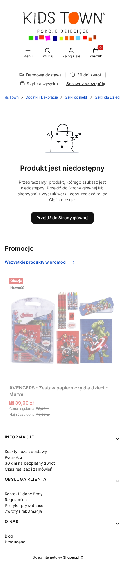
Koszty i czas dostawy (26, 451)
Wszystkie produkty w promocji (36, 261)
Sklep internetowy (56, 557)
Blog (9, 536)
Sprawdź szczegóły (85, 83)
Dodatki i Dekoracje (42, 97)
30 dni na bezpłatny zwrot (30, 463)
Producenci (15, 541)
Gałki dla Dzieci (107, 97)
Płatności (13, 457)
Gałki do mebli (76, 97)
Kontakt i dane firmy (24, 493)
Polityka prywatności (24, 505)
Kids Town (10, 97)
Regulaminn (16, 499)
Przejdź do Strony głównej (62, 217)
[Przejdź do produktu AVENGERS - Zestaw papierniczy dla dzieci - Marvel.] (62, 329)
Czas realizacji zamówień (28, 468)
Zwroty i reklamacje (23, 511)
